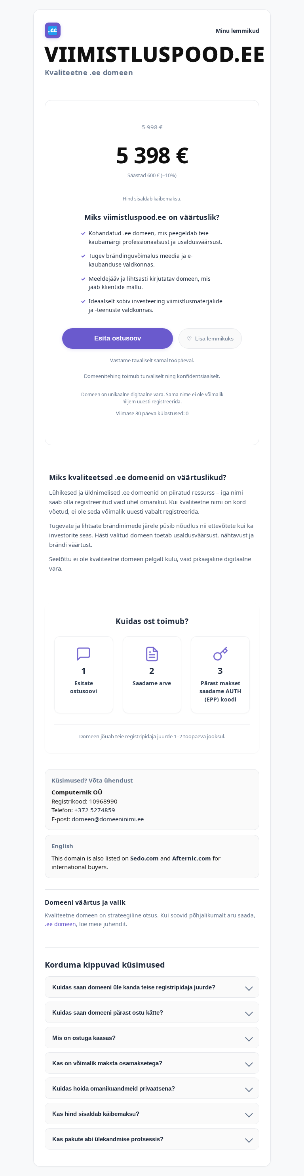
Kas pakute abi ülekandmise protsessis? (107, 1139)
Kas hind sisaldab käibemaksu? (95, 1113)
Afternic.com (191, 858)
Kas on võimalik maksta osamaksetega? (107, 1063)
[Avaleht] (53, 30)
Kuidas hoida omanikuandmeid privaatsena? (113, 1088)
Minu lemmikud (237, 30)
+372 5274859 (94, 810)
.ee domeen (60, 924)
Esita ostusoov (117, 338)
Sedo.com (144, 858)
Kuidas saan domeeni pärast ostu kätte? (107, 1012)
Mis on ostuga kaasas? (84, 1037)
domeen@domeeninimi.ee (108, 819)
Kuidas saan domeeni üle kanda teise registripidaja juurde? (133, 987)
